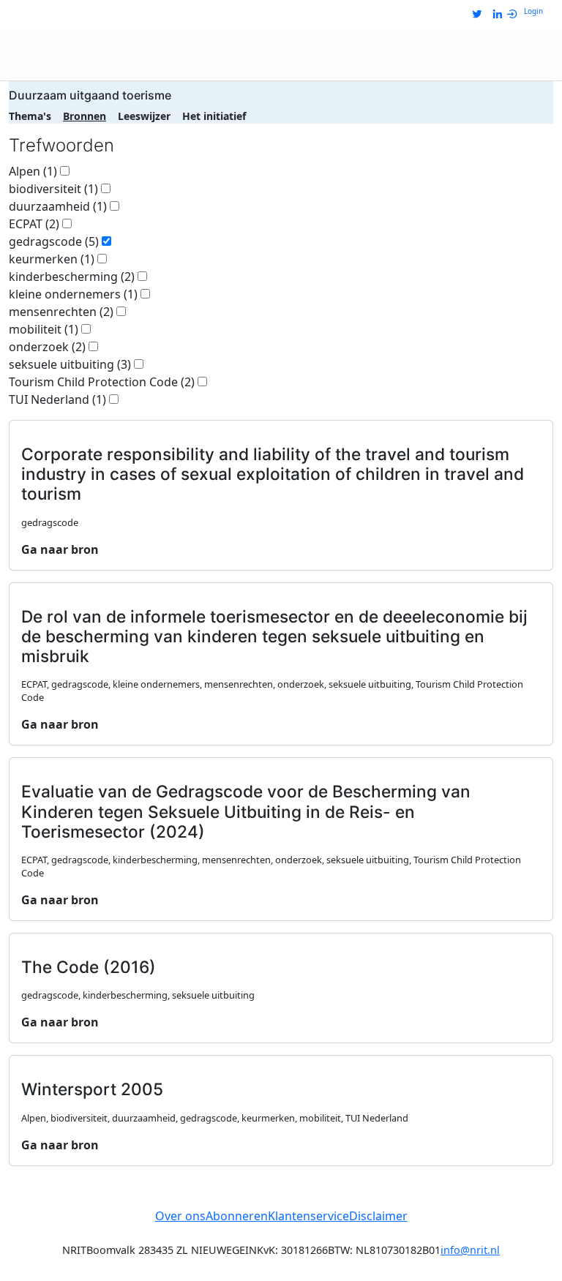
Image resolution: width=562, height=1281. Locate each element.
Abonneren (237, 1216)
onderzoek (47, 347)
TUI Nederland (57, 399)
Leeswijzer (144, 116)
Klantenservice (308, 1216)
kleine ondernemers (73, 294)
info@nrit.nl (470, 1250)
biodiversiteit (53, 189)
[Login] (515, 15)
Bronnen (84, 116)
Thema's (30, 116)
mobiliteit (43, 329)
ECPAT (34, 224)
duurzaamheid (58, 206)
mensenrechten (61, 312)
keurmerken (51, 259)
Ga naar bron (60, 549)
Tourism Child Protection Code (102, 382)
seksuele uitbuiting (70, 364)
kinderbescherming (72, 276)
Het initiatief (214, 116)
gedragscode (54, 241)
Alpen (33, 171)
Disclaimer (378, 1216)
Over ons (180, 1216)
